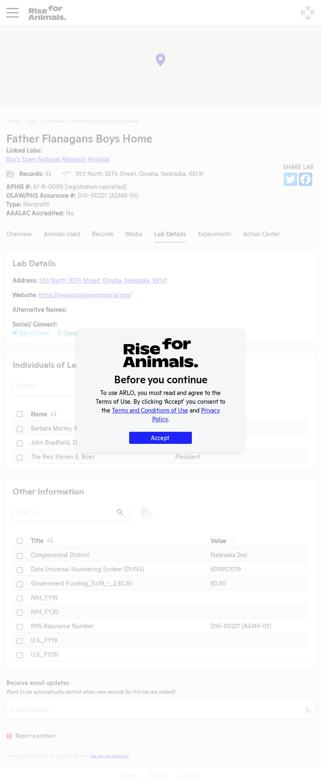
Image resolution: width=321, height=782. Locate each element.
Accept (160, 437)
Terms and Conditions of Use (150, 410)
